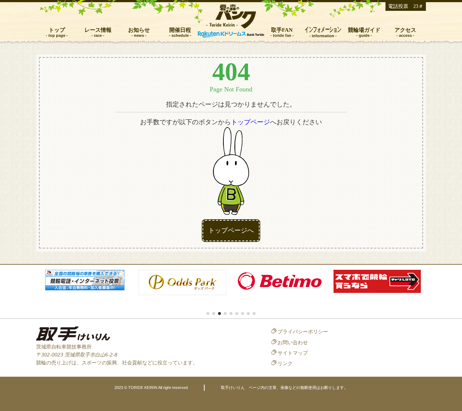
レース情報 (98, 30)
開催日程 (180, 30)
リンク (285, 363)
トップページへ (231, 230)
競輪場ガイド (364, 30)
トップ (57, 30)
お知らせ (139, 30)
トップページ (250, 122)
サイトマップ (293, 353)
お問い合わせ (293, 342)
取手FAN (282, 30)
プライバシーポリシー (303, 331)
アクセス (405, 30)
